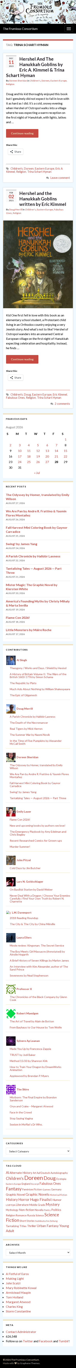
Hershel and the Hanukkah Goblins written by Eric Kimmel (42, 198)
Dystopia (61, 1178)
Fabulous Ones (15, 397)
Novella (39, 1209)
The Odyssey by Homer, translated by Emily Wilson (36, 766)
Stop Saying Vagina (21, 1118)
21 (56, 456)
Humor (57, 1200)
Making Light (15, 1278)
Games (46, 1189)
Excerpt (35, 1184)
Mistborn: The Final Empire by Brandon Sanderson (33, 1099)
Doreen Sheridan (18, 80)
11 (29, 450)
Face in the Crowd (21, 1112)
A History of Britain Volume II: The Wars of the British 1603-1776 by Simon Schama (38, 675)
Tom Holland (14, 1297)
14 (56, 450)
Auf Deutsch (43, 1172)
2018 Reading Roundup (24, 918)
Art (34, 1172)
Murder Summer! (20, 846)
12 (38, 450)
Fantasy (14, 1188)
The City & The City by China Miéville (32, 924)
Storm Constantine (18, 1311)
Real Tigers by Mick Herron (26, 728)
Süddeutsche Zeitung (46, 1221)
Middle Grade (37, 1204)
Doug (27, 394)
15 (65, 450)
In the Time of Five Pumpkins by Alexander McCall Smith (36, 742)
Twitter (28, 1341)
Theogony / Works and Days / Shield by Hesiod (38, 668)
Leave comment (60, 177)
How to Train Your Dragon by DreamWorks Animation (35, 1068)
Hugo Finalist (41, 1199)
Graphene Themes (30, 1363)
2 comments (62, 403)
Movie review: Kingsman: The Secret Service (37, 945)
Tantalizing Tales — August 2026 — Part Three (38, 798)
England (26, 1183)
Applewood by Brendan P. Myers (29, 1076)
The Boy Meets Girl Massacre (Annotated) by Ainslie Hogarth (37, 953)
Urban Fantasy (48, 1226)
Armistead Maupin (18, 1292)
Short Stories (27, 1220)
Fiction (38, 1189)
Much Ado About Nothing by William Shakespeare (40, 689)
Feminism (27, 1189)
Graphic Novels (37, 1194)
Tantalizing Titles (16, 1226)
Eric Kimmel (60, 394)
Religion (10, 84)
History (12, 1199)
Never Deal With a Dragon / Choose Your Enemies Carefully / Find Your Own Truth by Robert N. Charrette (40, 898)
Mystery (53, 1204)
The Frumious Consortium (20, 28)
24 (19, 462)
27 (47, 462)
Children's (35, 80)
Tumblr (64, 1341)
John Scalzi (13, 1283)
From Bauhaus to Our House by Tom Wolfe (36, 1027)
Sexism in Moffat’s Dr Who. (26, 1124)
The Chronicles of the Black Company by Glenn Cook (38, 998)
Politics (56, 1209)
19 (38, 456)
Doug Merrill (15, 209)
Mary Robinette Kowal (21, 1288)
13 (47, 450)
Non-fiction (26, 1209)
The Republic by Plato (23, 683)
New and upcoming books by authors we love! (37, 825)
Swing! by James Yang (21, 544)
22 (65, 456)
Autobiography (59, 1172)
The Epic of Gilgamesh (23, 695)
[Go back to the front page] (38, 12)
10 (19, 450)
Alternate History (21, 1172)
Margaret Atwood (18, 1302)
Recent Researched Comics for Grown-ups (36, 840)
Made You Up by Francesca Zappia (30, 1048)
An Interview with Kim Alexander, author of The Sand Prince (39, 968)
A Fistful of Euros (17, 1274)
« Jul (37, 473)
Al (7, 1172)
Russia (31, 1215)
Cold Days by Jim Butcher (25, 868)
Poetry (47, 1210)
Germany (56, 1189)
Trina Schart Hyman (39, 171)
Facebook (46, 1341)
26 (38, 462)
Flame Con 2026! (18, 617)
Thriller (31, 1226)
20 (47, 456)
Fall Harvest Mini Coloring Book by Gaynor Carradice (35, 784)
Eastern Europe (58, 80)
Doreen (45, 80)
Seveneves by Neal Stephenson (29, 975)
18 (29, 456)
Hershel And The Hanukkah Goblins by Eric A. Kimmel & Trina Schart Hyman (35, 67)
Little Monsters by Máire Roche (28, 630)
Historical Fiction (58, 1195)
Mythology (12, 1209)
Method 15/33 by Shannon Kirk (29, 1061)
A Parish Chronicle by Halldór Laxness (33, 556)
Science (40, 1215)
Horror (23, 1199)
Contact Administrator (21, 1331)
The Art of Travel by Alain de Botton (32, 1021)
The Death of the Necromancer (29, 722)
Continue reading (22, 133)
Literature (22, 1204)
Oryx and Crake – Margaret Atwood (31, 1106)
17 (19, 456)
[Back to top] (67, 1359)
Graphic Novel (15, 1194)
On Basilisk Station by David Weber (31, 889)
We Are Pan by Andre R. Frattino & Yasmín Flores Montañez (39, 775)
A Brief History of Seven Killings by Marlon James (39, 960)
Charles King (14, 1306)
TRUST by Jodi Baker (22, 1054)
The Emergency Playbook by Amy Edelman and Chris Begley (38, 833)
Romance (21, 1215)
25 (29, 462)
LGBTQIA (10, 1204)
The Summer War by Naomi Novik (30, 734)
